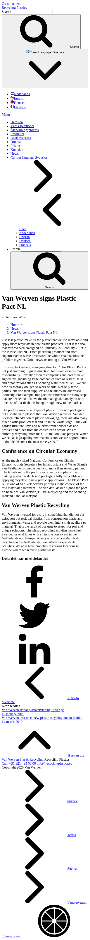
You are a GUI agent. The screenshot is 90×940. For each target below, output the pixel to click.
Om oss (15, 142)
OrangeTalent (11, 936)
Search (7, 12)
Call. (19, 763)
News (14, 153)
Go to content (11, 3)
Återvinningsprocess (24, 130)
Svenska (47, 52)
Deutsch (19, 103)
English (19, 98)
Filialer (15, 146)
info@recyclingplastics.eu (54, 763)
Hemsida (16, 122)
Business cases (20, 138)
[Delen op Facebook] (34, 597)
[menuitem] (49, 122)
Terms (71, 835)
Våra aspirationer (22, 126)
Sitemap (72, 868)
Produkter (17, 134)
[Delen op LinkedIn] (34, 664)
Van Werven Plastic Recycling (23, 759)
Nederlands (22, 94)
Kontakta (16, 150)
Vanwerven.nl (77, 902)
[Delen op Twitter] (34, 630)
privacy (72, 801)
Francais (20, 107)
